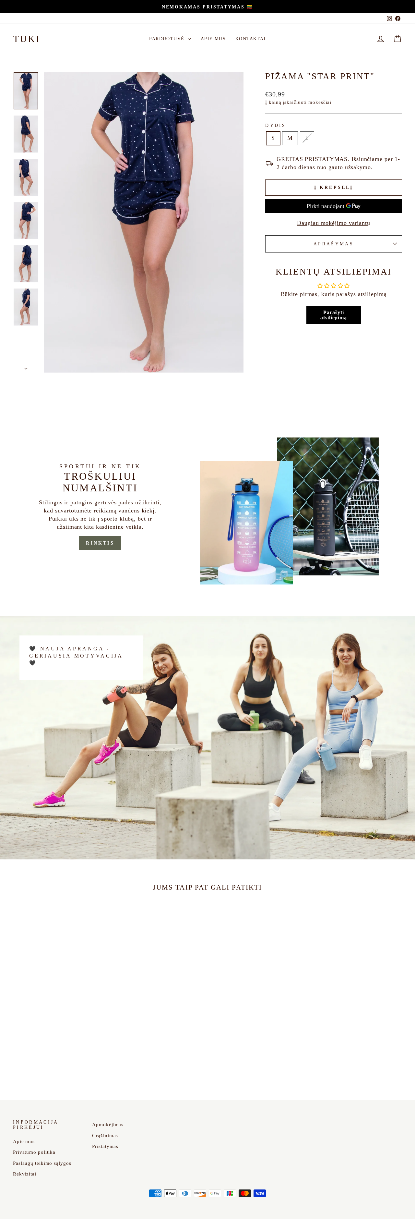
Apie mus (213, 38)
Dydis (275, 125)
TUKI (26, 38)
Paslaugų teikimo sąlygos (42, 1163)
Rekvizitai (24, 1173)
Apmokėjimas (108, 1124)
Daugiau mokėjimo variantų (333, 223)
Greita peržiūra (59, 1037)
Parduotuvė (167, 38)
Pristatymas (105, 1146)
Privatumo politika (34, 1152)
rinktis (100, 543)
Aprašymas (334, 243)
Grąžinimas (105, 1135)
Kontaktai (250, 38)
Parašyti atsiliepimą (333, 315)
